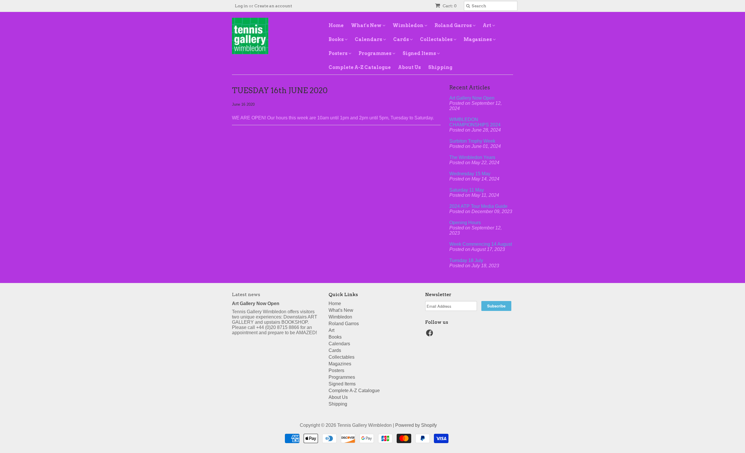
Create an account (273, 5)
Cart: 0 (449, 5)
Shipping (440, 67)
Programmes (375, 53)
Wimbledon (408, 25)
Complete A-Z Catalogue (360, 67)
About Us (409, 67)
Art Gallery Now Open (471, 97)
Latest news (246, 294)
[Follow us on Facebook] (430, 335)
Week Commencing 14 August (480, 244)
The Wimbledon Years (472, 157)
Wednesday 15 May (469, 173)
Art (487, 25)
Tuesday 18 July (466, 260)
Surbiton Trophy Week (472, 141)
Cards (401, 39)
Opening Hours (465, 222)
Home (336, 25)
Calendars (369, 39)
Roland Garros (453, 25)
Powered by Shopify (416, 425)
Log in (241, 5)
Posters (338, 53)
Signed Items (419, 53)
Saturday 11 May (466, 189)
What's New (366, 25)
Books (337, 39)
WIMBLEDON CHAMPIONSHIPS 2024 (475, 122)
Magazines (478, 39)
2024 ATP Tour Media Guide (478, 206)
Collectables (436, 39)
